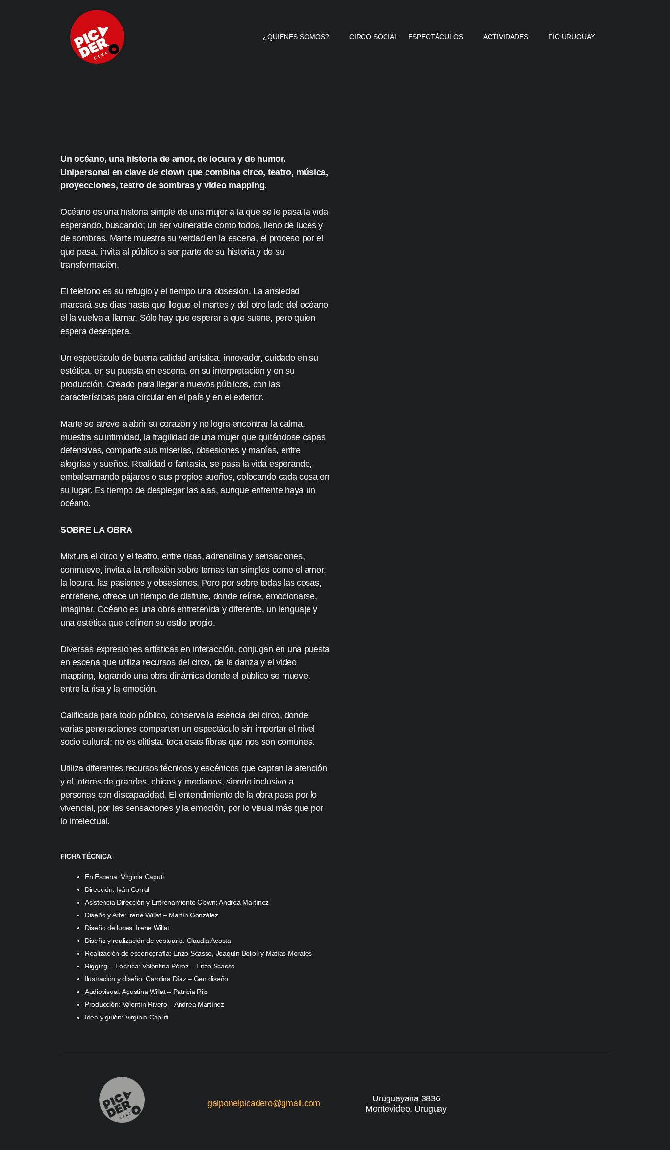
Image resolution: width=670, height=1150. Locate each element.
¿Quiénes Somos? (296, 37)
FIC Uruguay (571, 37)
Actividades (505, 37)
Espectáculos (435, 37)
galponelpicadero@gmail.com (263, 1103)
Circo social (373, 37)
